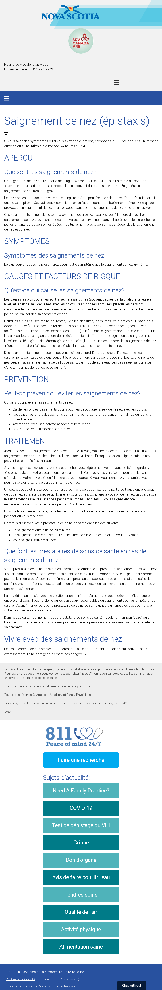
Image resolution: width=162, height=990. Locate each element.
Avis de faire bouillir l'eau (81, 877)
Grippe (81, 843)
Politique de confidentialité (20, 979)
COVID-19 (81, 808)
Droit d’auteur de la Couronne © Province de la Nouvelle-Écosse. (40, 986)
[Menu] (116, 82)
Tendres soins (81, 895)
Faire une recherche (81, 760)
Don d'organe (81, 860)
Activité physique (81, 929)
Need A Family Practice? (81, 791)
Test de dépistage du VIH (81, 825)
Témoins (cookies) (69, 979)
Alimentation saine (81, 947)
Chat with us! (131, 985)
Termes (47, 979)
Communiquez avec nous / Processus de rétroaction (45, 972)
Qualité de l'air (81, 912)
